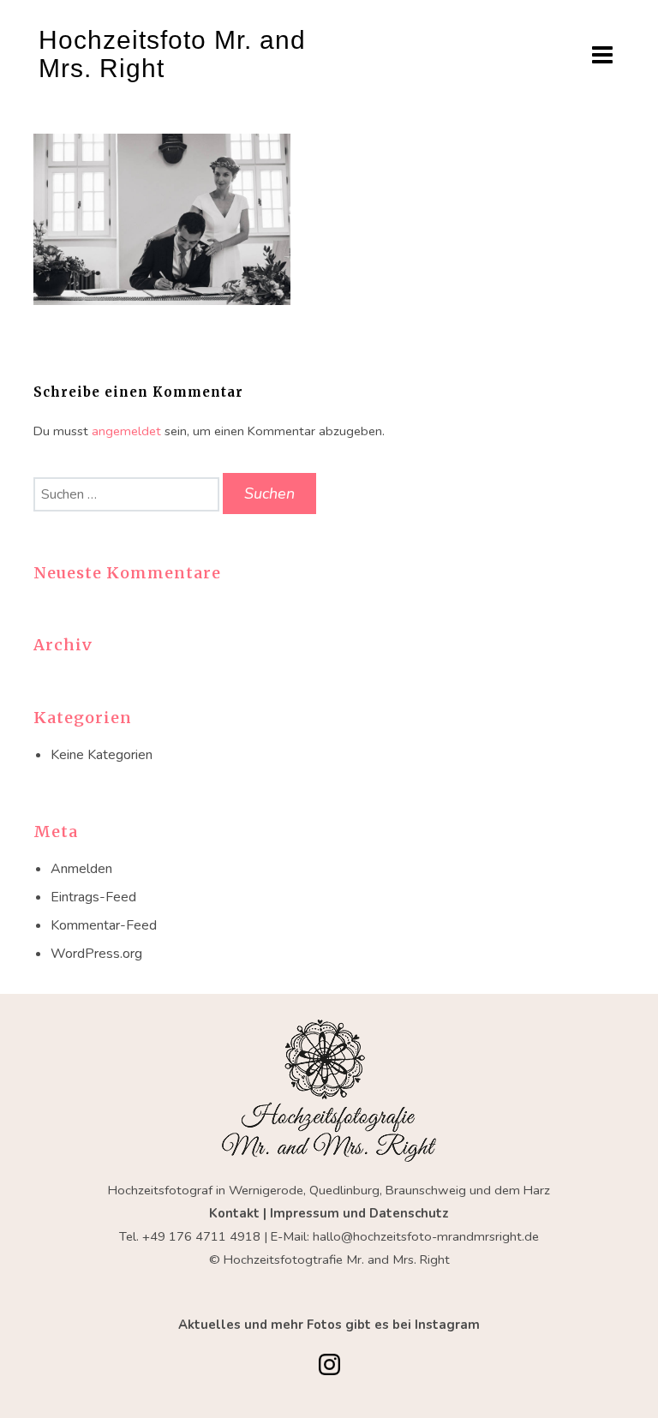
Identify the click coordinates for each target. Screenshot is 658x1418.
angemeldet (126, 431)
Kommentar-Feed (104, 925)
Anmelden (81, 868)
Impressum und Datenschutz (359, 1213)
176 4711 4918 (214, 1236)
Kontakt (236, 1213)
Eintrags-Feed (93, 897)
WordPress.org (96, 953)
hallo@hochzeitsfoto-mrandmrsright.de (426, 1236)
